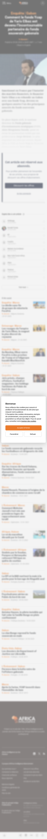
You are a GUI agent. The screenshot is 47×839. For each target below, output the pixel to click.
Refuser (33, 434)
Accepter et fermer (23, 428)
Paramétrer (14, 434)
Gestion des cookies (28, 421)
